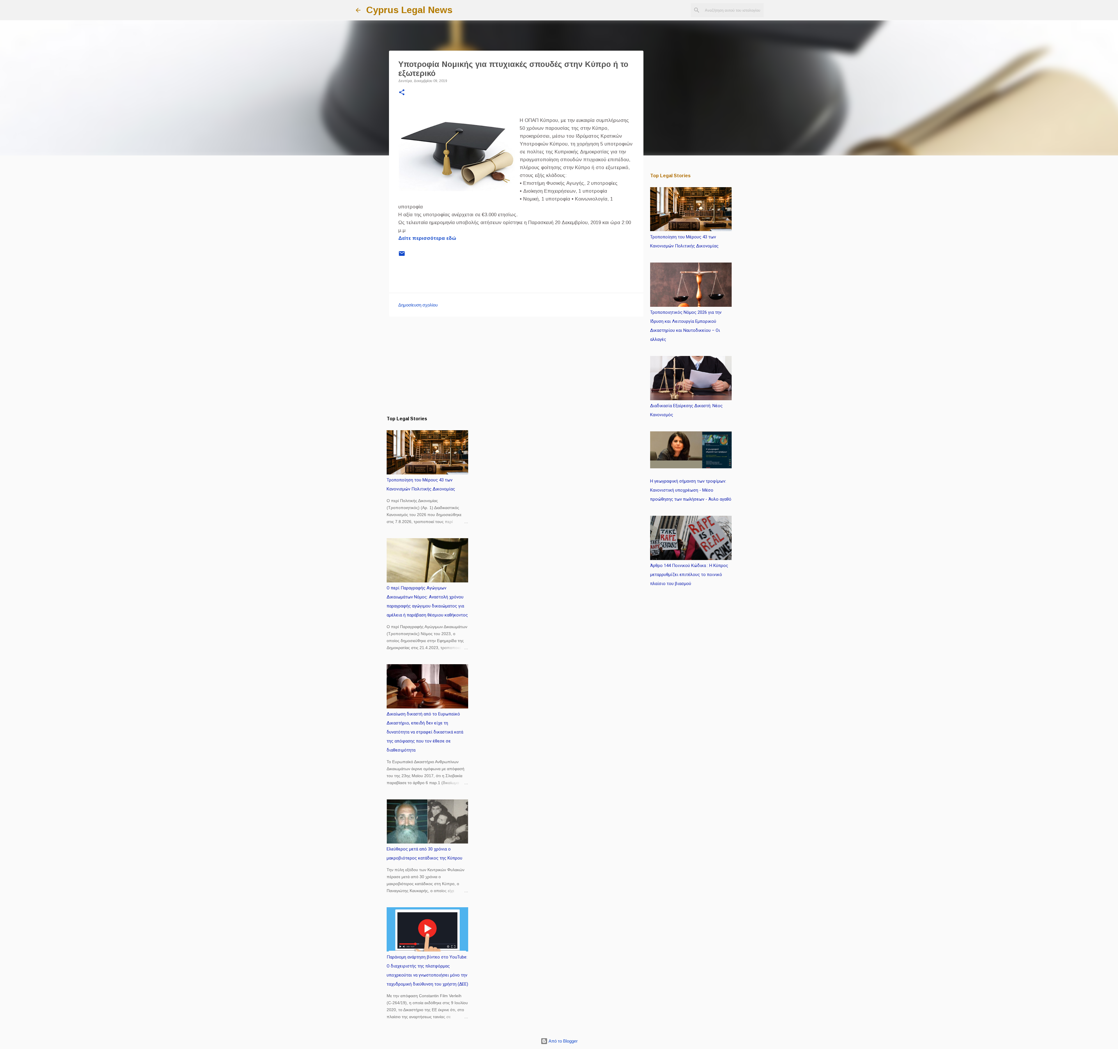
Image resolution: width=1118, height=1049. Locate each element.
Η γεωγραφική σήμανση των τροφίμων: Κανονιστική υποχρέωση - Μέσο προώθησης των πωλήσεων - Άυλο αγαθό (690, 490)
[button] (401, 93)
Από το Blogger (563, 1041)
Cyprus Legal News (409, 10)
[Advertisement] (516, 366)
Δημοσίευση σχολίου (418, 304)
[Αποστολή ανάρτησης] (401, 256)
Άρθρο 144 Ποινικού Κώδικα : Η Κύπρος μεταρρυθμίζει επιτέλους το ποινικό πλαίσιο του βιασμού (689, 574)
